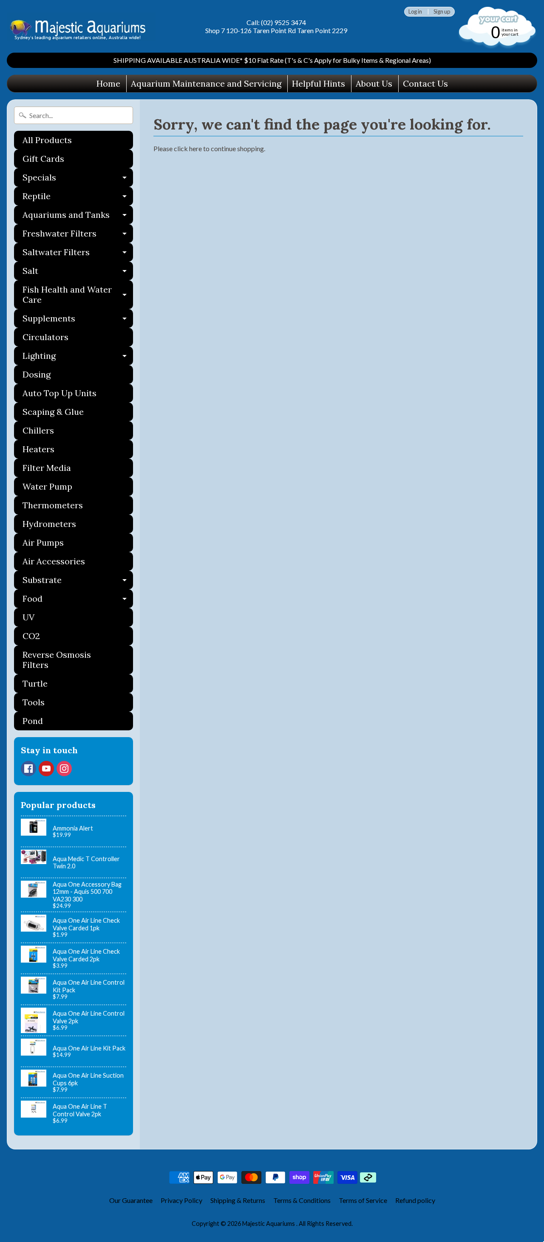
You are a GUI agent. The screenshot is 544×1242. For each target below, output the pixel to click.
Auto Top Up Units (59, 393)
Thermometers (53, 505)
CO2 (31, 636)
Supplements (78, 320)
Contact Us (425, 83)
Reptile (78, 198)
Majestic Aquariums (269, 1223)
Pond (33, 720)
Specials (78, 179)
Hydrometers (49, 523)
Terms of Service (363, 1200)
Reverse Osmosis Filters (57, 659)
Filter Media (47, 467)
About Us (374, 83)
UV (28, 617)
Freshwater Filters (78, 235)
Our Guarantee (131, 1200)
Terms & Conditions (302, 1200)
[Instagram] (64, 768)
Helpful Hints (318, 83)
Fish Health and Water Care (78, 295)
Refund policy (415, 1200)
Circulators (45, 337)
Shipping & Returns (237, 1200)
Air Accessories (54, 561)
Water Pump (47, 486)
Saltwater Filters (78, 254)
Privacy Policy (181, 1200)
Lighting (78, 357)
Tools (34, 702)
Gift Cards (43, 158)
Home (108, 83)
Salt (78, 272)
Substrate (78, 582)
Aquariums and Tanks (78, 216)
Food (78, 600)
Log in (415, 11)
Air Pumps (43, 542)
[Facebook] (28, 768)
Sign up (442, 11)
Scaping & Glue (53, 411)
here (195, 148)
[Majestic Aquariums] (81, 26)
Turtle (35, 683)
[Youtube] (46, 768)
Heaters (38, 449)
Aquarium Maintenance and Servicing (206, 83)
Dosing (37, 374)
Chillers (38, 430)
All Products (47, 140)
